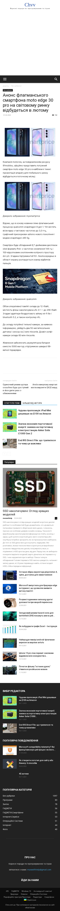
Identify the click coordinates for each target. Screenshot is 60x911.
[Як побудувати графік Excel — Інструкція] (10, 630)
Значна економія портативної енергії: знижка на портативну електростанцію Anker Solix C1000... (38, 713)
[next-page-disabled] (9, 454)
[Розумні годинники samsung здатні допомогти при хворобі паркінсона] (10, 603)
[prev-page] (4, 454)
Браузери (14, 894)
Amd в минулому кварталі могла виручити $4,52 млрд (44, 386)
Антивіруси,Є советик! (43, 891)
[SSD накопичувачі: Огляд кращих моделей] (30, 487)
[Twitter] (12, 121)
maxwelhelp (7, 518)
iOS (7, 891)
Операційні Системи (38, 894)
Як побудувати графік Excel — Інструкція (38, 626)
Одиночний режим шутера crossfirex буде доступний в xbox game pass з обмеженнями (15, 389)
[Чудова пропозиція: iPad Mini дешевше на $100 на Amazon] (10, 413)
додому (6, 86)
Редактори (37, 897)
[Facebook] (5, 121)
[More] (31, 121)
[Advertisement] (30, 44)
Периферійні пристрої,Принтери (17, 897)
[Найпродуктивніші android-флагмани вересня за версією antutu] (10, 643)
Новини (24, 894)
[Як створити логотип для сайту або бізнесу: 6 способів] (10, 764)
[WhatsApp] (25, 121)
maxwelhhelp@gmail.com (39, 869)
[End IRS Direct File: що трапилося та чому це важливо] (10, 443)
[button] (4, 79)
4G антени (24, 774)
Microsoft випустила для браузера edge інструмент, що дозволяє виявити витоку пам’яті (38, 588)
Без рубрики (16, 86)
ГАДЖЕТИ (15, 891)
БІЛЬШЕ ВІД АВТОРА (32, 403)
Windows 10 (26, 891)
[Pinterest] (18, 121)
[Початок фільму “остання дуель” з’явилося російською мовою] (10, 670)
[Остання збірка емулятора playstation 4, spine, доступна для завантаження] (10, 575)
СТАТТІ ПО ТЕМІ (11, 403)
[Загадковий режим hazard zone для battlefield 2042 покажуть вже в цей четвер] (10, 616)
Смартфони (49, 897)
